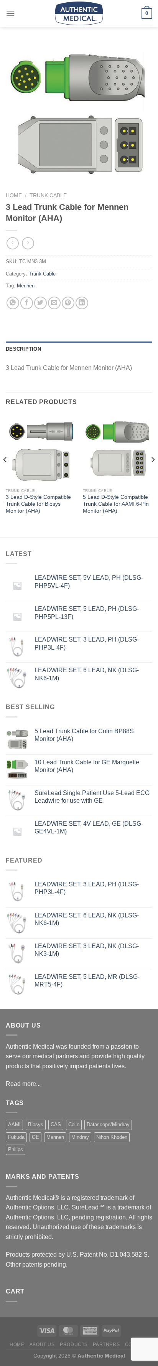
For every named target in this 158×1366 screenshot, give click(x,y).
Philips (15, 1149)
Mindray (80, 1137)
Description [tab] (23, 349)
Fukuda (16, 1137)
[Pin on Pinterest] (68, 303)
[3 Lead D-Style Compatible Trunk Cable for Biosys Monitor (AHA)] (40, 449)
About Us (42, 1344)
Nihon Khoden (111, 1137)
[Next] (152, 475)
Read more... (23, 1084)
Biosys (35, 1124)
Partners (106, 1344)
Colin (73, 1124)
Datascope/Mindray (108, 1124)
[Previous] (5, 475)
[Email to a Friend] (54, 303)
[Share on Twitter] (40, 303)
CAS (56, 1124)
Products (74, 1344)
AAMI (14, 1124)
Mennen (26, 286)
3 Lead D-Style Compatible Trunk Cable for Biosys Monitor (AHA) (38, 503)
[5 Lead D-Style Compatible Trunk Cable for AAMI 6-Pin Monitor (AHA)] (117, 449)
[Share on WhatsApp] (13, 303)
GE (35, 1137)
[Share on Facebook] (26, 303)
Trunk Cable (48, 195)
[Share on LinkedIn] (82, 303)
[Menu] (10, 13)
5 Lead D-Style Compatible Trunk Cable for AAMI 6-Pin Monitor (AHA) (116, 503)
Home (14, 195)
